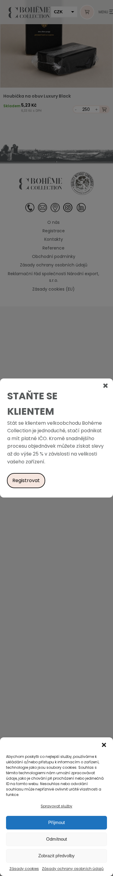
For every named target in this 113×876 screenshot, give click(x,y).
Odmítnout (56, 839)
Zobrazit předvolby (56, 855)
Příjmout (56, 822)
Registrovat (26, 480)
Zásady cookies (24, 868)
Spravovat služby (56, 806)
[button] (104, 745)
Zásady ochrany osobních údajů (73, 868)
